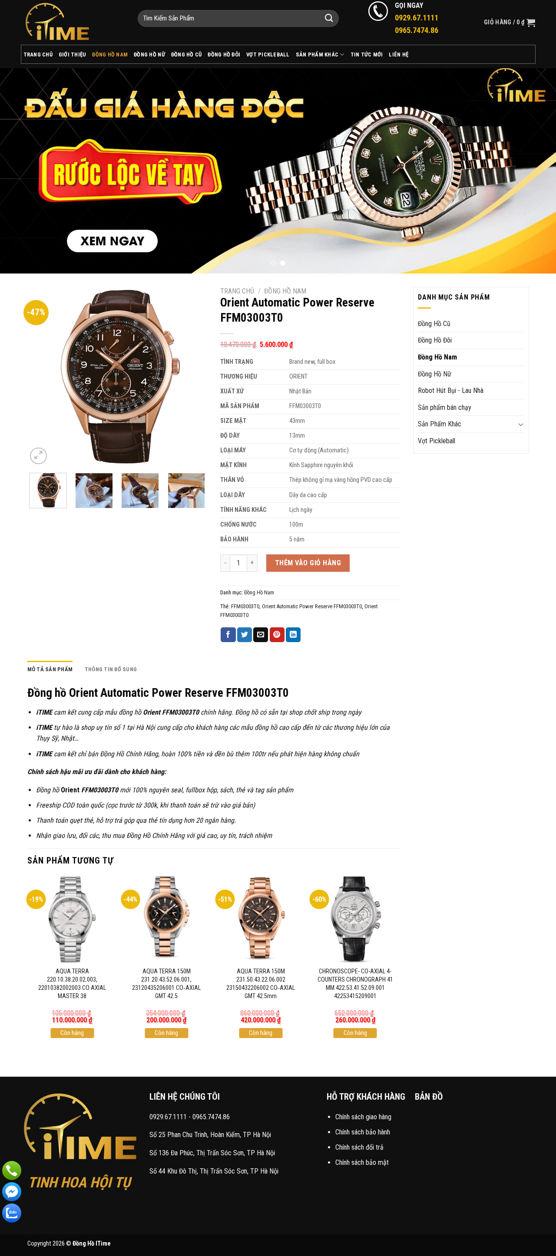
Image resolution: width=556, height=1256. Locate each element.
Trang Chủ (38, 54)
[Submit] (329, 18)
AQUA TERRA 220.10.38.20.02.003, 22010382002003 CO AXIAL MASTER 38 (72, 983)
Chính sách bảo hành (362, 1132)
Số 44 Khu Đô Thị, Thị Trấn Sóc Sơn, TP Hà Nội (213, 1171)
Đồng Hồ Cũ (186, 54)
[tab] (50, 669)
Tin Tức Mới (367, 54)
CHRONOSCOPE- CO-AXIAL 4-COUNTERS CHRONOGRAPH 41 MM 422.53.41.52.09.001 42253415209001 (355, 983)
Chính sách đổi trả (359, 1147)
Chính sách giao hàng (363, 1117)
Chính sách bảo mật (362, 1162)
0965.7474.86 (211, 1117)
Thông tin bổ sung (111, 669)
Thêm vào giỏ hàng (308, 563)
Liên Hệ (398, 54)
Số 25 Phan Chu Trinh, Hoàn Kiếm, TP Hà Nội (210, 1135)
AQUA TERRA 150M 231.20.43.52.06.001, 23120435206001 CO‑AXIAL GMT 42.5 (166, 983)
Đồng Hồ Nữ (149, 54)
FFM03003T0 (245, 606)
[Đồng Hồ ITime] (73, 22)
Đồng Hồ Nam (110, 54)
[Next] (534, 170)
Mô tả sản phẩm (50, 669)
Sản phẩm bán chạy (444, 407)
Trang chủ (237, 291)
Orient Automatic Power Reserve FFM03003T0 (312, 606)
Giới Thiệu (72, 54)
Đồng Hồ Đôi (224, 54)
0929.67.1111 (168, 1117)
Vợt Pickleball (268, 54)
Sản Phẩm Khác (317, 54)
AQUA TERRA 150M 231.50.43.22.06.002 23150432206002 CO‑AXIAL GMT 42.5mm (260, 983)
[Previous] (22, 170)
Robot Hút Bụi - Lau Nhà (450, 390)
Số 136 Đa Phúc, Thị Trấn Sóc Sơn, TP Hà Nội (212, 1153)
